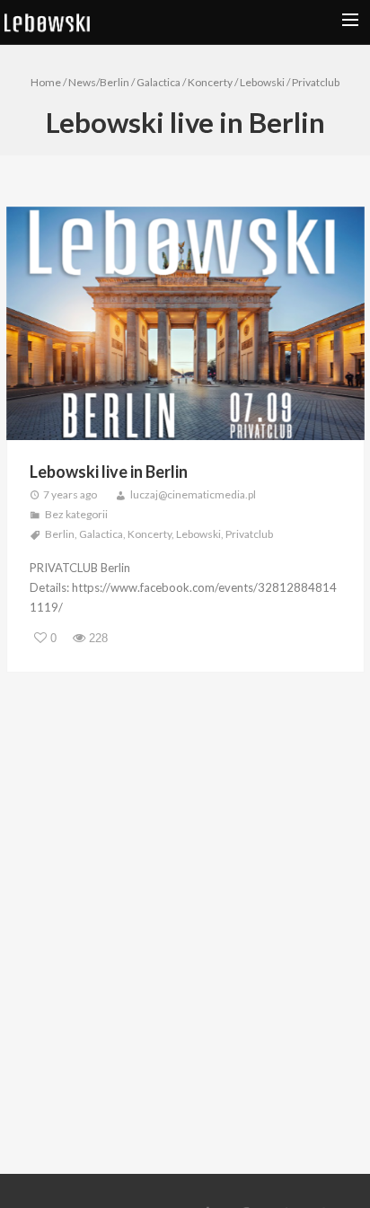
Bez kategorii (76, 514)
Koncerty (210, 82)
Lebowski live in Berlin (109, 471)
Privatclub (315, 82)
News (82, 82)
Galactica (159, 82)
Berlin (114, 82)
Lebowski (262, 82)
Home (46, 82)
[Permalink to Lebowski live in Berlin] (185, 326)
